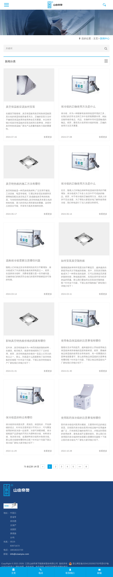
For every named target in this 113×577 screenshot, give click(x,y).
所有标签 (30, 566)
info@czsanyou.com (19, 554)
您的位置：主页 (90, 38)
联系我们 (70, 573)
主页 (13, 573)
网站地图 (20, 566)
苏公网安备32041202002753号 (87, 563)
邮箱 (99, 573)
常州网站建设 (61, 566)
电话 (41, 573)
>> (80, 466)
